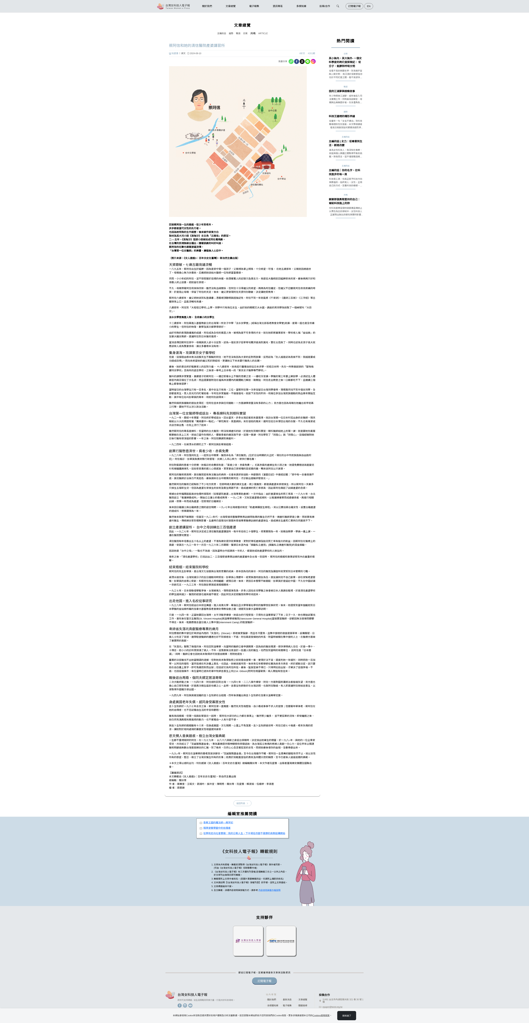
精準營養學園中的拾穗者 (217, 828)
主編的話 (221, 33)
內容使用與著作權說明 (269, 890)
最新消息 (287, 999)
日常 (245, 33)
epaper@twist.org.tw (332, 1007)
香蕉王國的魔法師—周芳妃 (218, 822)
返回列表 (240, 803)
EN (368, 6)
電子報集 (287, 1005)
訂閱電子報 (354, 6)
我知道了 (346, 1016)
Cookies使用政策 (321, 1015)
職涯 (238, 33)
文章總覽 (302, 999)
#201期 (311, 53)
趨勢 (231, 33)
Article (263, 33)
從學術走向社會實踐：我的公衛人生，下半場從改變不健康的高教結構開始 (244, 833)
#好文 (302, 53)
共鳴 (253, 33)
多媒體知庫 (272, 1005)
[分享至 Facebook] (296, 61)
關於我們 (271, 999)
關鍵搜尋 (302, 1005)
